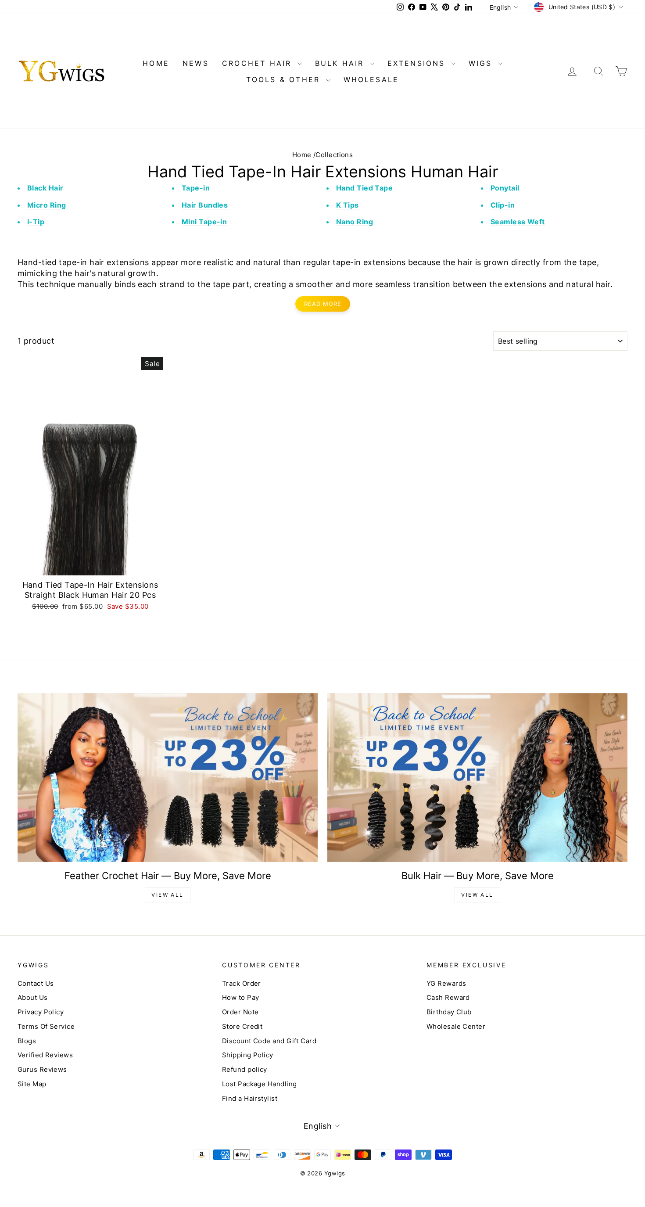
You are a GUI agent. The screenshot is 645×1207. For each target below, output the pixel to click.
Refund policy (244, 1069)
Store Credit (242, 1026)
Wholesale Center (455, 1026)
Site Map (32, 1084)
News (196, 63)
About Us (33, 997)
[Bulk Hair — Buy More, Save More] (477, 777)
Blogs (27, 1041)
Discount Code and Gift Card (269, 1041)
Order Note (240, 1012)
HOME (156, 63)
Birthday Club (449, 1012)
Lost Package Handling (259, 1084)
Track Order (241, 983)
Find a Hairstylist (249, 1098)
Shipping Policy (247, 1055)
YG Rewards (446, 983)
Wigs (482, 63)
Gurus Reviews (42, 1069)
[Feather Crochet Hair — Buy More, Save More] (168, 777)
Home (302, 155)
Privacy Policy (41, 1012)
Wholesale (371, 79)
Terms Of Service (46, 1026)
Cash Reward (448, 997)
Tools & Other (285, 79)
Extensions (418, 63)
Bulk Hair (341, 63)
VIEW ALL (167, 894)
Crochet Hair (258, 63)
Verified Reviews (45, 1055)
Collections (334, 155)
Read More (322, 303)
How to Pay (240, 997)
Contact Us (36, 983)
